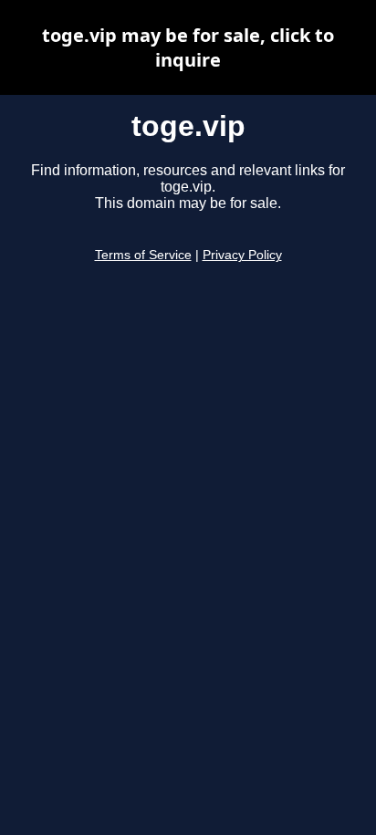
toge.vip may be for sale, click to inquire (188, 47)
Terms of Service (143, 255)
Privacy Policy (242, 255)
